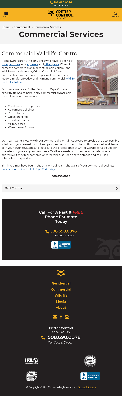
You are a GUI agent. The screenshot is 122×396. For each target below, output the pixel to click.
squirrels (32, 64)
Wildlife (61, 295)
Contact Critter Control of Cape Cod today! (28, 169)
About (61, 307)
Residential (61, 283)
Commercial (22, 27)
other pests (51, 64)
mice (5, 64)
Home (6, 27)
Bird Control (14, 188)
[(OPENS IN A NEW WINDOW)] (61, 317)
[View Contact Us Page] (55, 317)
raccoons (14, 64)
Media (61, 301)
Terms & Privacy (87, 387)
